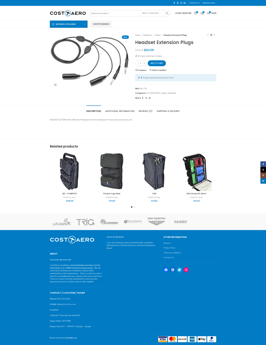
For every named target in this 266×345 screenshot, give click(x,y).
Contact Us (169, 257)
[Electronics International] (133, 222)
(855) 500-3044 (63, 299)
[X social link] (178, 3)
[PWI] (204, 222)
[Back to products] (211, 35)
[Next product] (214, 35)
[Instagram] (186, 269)
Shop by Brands (101, 24)
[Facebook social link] (174, 3)
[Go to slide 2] (134, 207)
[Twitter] (179, 269)
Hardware (147, 35)
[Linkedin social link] (184, 3)
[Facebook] (166, 269)
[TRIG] (85, 222)
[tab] (93, 109)
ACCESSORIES (153, 93)
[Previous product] (208, 35)
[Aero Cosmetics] (157, 222)
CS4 (154, 193)
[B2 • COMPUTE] (69, 171)
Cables (158, 35)
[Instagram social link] (181, 3)
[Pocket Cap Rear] (112, 171)
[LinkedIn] (172, 269)
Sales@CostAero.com (66, 304)
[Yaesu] (180, 222)
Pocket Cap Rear (112, 193)
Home (137, 35)
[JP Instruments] (109, 222)
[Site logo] (68, 13)
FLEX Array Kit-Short (196, 193)
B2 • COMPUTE (70, 193)
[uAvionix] (62, 222)
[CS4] (154, 171)
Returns (167, 243)
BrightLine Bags (69, 197)
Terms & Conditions (172, 252)
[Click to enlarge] (55, 84)
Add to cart (157, 63)
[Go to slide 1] (131, 207)
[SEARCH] (167, 13)
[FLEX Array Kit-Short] (196, 171)
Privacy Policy (169, 248)
